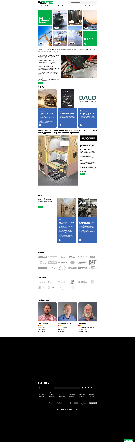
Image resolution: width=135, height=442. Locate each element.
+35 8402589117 (82, 394)
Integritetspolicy (74, 409)
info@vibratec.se (42, 396)
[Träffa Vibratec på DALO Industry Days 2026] (87, 98)
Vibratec (59, 409)
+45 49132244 (61, 394)
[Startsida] (45, 3)
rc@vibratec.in (91, 396)
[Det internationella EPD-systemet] (42, 282)
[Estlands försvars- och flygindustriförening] (42, 287)
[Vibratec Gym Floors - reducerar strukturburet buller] (87, 207)
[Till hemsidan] (43, 383)
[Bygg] (45, 45)
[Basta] (73, 282)
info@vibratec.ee (72, 396)
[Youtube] (85, 388)
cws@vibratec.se (41, 331)
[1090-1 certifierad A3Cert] (72, 287)
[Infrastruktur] (60, 45)
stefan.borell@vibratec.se (83, 331)
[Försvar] (60, 29)
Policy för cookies (66, 409)
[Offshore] (75, 45)
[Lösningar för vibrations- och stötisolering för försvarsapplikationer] (47, 98)
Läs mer (40, 83)
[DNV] (62, 287)
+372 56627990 (72, 394)
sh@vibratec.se (61, 331)
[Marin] (90, 29)
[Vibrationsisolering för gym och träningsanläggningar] (67, 98)
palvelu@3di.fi (81, 396)
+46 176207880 (42, 394)
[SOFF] (52, 287)
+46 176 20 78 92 (82, 329)
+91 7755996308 (92, 394)
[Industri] (75, 24)
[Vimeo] (88, 388)
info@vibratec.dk (62, 396)
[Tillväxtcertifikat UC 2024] (52, 282)
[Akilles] (62, 282)
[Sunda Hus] (93, 282)
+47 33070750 (51, 394)
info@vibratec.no (52, 396)
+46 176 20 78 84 (62, 329)
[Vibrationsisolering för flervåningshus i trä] (66, 207)
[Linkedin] (82, 388)
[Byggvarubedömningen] (82, 282)
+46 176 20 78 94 (41, 329)
